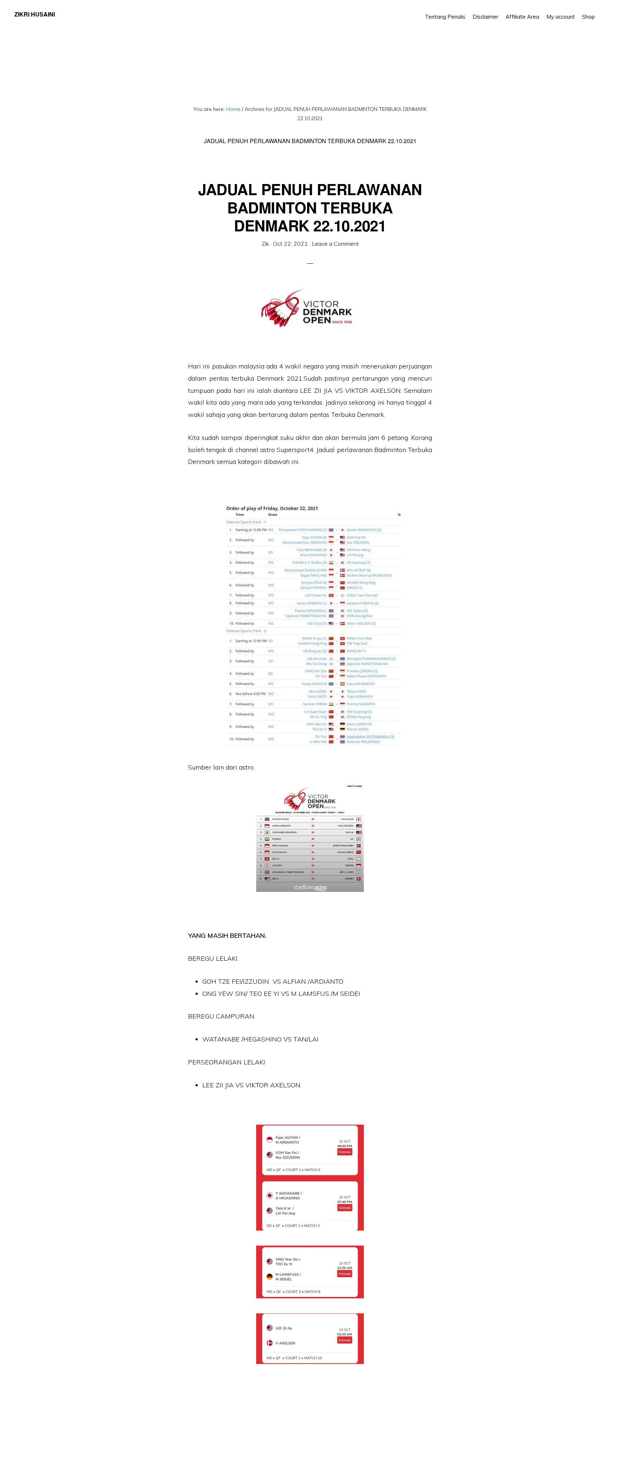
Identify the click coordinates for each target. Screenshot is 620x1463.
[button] (602, 11)
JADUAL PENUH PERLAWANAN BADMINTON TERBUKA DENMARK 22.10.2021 (310, 207)
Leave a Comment (335, 243)
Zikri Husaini (34, 14)
